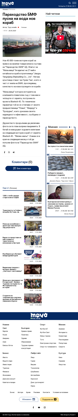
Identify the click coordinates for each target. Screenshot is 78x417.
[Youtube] (39, 407)
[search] (70, 3)
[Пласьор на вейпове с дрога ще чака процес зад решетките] (33, 226)
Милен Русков (68, 214)
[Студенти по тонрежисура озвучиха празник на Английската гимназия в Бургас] (33, 298)
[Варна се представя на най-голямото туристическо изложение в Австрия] (33, 240)
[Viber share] (9, 152)
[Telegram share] (13, 152)
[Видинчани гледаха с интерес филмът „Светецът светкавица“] (33, 269)
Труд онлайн (12, 27)
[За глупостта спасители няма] (60, 136)
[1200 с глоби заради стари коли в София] (33, 197)
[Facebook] (33, 407)
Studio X (72, 415)
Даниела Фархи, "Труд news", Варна (61, 181)
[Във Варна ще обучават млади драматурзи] (33, 255)
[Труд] (39, 316)
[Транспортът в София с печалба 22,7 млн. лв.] (33, 211)
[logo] (8, 4)
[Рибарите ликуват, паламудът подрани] (60, 163)
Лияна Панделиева (67, 152)
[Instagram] (44, 407)
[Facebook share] (4, 152)
